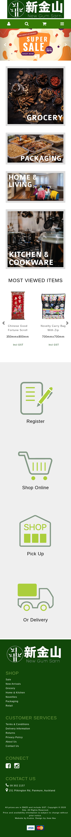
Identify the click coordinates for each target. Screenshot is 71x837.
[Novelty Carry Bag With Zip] (53, 305)
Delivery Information (18, 728)
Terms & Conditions (17, 724)
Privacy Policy (14, 737)
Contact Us (12, 746)
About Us (11, 741)
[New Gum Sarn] (35, 8)
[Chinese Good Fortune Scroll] (18, 305)
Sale (8, 679)
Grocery (10, 688)
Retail (9, 705)
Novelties (11, 697)
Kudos (30, 818)
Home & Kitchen (15, 692)
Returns (10, 733)
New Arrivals (13, 684)
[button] (9, 24)
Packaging (12, 701)
